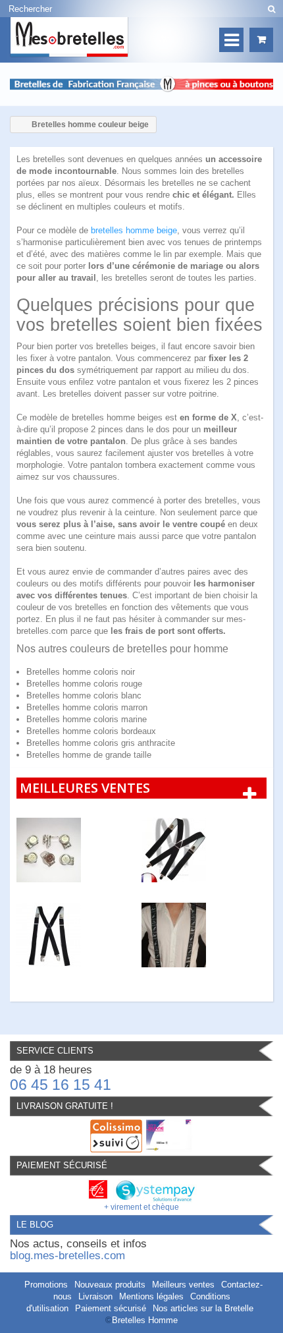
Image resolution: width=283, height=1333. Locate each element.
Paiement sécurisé (110, 1308)
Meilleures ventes (85, 788)
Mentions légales (151, 1296)
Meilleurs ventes (183, 1285)
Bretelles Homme (145, 1320)
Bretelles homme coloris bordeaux (91, 731)
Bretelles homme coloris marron (86, 707)
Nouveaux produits (109, 1285)
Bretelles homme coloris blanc (84, 695)
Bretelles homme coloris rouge (84, 684)
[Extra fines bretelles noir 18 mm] (79, 935)
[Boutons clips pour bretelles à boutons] (79, 850)
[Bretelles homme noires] (204, 850)
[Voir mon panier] (261, 40)
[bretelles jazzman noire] (204, 935)
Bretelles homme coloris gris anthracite (100, 743)
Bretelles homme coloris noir (80, 672)
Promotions (46, 1285)
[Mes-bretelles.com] (69, 37)
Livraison (95, 1296)
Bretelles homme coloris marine (86, 719)
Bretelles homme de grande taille (88, 755)
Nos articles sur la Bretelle (203, 1308)
